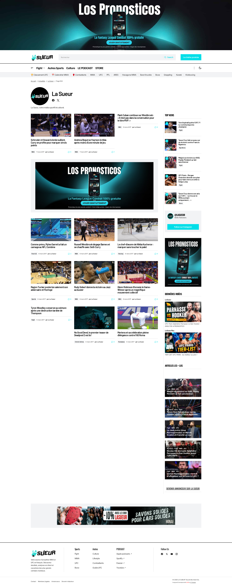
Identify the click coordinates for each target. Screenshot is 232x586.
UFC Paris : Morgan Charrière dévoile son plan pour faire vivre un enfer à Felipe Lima (189, 178)
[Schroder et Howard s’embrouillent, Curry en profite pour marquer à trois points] (51, 125)
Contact (33, 581)
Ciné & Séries (79, 342)
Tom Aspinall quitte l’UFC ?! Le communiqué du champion (189, 124)
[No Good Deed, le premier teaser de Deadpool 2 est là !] (94, 317)
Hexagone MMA (129, 75)
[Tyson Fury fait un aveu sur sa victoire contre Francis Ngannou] (170, 145)
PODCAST (120, 549)
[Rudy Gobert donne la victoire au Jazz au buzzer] (94, 272)
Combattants (98, 563)
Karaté (179, 75)
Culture (96, 554)
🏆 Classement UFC (39, 75)
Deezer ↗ (120, 563)
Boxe (157, 75)
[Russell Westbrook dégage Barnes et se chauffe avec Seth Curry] (94, 229)
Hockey (120, 254)
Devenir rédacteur (68, 581)
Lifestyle (96, 558)
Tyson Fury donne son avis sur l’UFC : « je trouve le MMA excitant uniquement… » (189, 196)
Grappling (168, 75)
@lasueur (179, 215)
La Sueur (51, 81)
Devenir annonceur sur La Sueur (183, 488)
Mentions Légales (44, 581)
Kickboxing (190, 75)
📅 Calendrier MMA (60, 75)
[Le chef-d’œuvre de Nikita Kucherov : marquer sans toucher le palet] (138, 229)
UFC (101, 75)
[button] (32, 68)
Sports (34, 299)
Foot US (34, 254)
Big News (182, 148)
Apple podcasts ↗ (124, 554)
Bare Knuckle (146, 75)
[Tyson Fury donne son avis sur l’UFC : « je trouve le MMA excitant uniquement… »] (170, 198)
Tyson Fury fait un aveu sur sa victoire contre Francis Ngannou (189, 142)
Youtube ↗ (121, 567)
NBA (33, 152)
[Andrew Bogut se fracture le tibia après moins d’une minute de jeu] (94, 125)
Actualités (41, 81)
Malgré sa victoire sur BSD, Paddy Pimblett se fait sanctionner (189, 160)
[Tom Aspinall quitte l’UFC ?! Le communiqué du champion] (170, 127)
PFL (108, 75)
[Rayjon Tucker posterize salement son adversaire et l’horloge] (51, 272)
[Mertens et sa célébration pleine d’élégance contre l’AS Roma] (138, 317)
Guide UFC (97, 567)
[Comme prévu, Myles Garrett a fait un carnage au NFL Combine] (51, 229)
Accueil (33, 81)
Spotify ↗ (120, 558)
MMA (92, 75)
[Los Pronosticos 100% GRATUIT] (116, 25)
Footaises (121, 342)
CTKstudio (193, 582)
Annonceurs (56, 581)
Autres (95, 549)
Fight (33, 320)
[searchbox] (111, 57)
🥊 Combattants (79, 75)
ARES (116, 75)
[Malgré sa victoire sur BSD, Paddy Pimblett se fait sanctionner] (170, 162)
